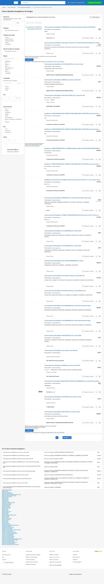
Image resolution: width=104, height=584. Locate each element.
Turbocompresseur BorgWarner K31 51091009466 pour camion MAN (62, 230)
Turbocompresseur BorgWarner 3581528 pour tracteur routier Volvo (62, 79)
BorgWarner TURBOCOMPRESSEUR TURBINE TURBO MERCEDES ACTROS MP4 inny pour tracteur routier (73, 113)
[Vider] (22, 21)
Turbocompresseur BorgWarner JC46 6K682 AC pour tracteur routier (62, 396)
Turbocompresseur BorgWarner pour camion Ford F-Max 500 (60, 350)
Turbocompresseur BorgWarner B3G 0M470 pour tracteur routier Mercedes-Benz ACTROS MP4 (69, 27)
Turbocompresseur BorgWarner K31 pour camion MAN (15, 482)
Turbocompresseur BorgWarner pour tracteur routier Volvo (16, 452)
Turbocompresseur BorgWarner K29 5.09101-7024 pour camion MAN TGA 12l (65, 290)
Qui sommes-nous (6, 554)
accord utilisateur (60, 61)
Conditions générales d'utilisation (33, 554)
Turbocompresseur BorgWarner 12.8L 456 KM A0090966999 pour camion (63, 260)
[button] (96, 38)
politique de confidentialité (47, 61)
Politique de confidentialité (31, 557)
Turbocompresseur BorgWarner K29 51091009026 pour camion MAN (62, 245)
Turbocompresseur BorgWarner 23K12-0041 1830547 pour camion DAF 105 (64, 95)
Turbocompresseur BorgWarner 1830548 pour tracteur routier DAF (62, 365)
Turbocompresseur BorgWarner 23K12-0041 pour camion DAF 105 (18, 458)
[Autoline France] (7, 2)
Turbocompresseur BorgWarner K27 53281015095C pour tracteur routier (63, 64)
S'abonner (29, 59)
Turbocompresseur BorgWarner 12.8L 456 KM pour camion (16, 455)
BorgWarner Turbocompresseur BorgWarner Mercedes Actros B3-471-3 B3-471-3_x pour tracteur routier (72, 179)
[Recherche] (22, 3)
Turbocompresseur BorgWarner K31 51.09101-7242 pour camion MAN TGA (64, 275)
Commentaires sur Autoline (32, 562)
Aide (3, 557)
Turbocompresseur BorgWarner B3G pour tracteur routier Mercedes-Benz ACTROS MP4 (21, 467)
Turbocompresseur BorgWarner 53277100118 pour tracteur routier (62, 411)
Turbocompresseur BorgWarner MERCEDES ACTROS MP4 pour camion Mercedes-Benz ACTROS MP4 (21, 487)
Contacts (4, 559)
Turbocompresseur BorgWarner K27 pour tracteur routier (15, 474)
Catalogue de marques (31, 564)
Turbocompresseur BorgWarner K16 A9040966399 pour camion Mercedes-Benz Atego (67, 320)
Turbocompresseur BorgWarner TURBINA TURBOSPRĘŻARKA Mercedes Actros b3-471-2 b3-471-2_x (71, 215)
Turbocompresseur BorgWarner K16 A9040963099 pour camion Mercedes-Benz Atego (67, 305)
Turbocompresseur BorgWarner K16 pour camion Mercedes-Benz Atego (19, 471)
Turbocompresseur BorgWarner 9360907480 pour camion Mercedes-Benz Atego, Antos (67, 197)
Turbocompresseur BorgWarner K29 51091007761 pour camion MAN (62, 335)
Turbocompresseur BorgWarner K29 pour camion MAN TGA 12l (17, 478)
